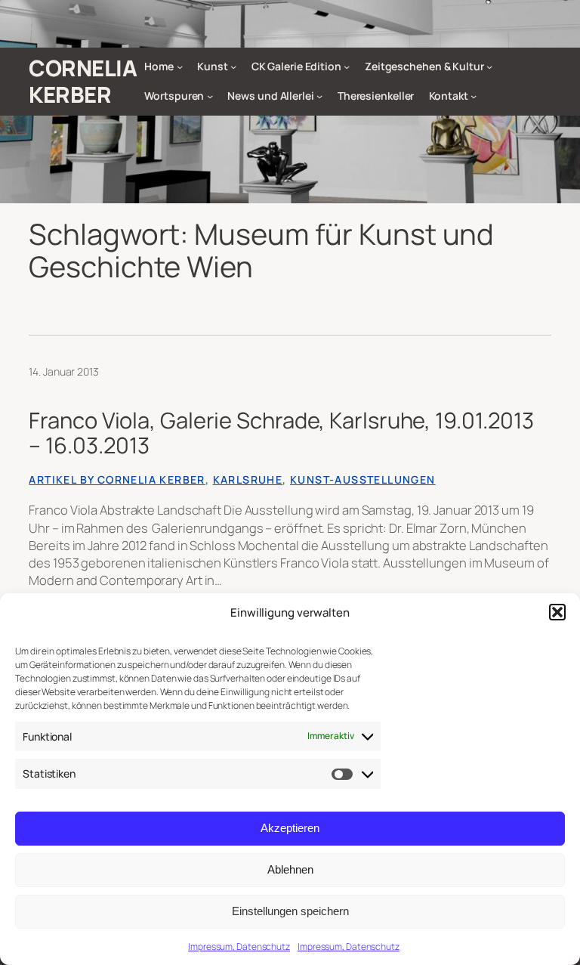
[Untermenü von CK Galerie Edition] (347, 66)
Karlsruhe (248, 479)
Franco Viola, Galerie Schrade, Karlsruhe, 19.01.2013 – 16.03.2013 (281, 433)
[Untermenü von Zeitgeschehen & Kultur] (489, 66)
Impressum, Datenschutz (239, 946)
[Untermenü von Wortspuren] (210, 96)
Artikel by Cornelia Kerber (117, 479)
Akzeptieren (290, 827)
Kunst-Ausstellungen (363, 479)
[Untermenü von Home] (180, 66)
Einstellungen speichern (290, 911)
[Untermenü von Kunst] (233, 66)
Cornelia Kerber (83, 81)
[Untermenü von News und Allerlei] (319, 96)
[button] (557, 612)
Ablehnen (290, 869)
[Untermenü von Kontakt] (473, 96)
